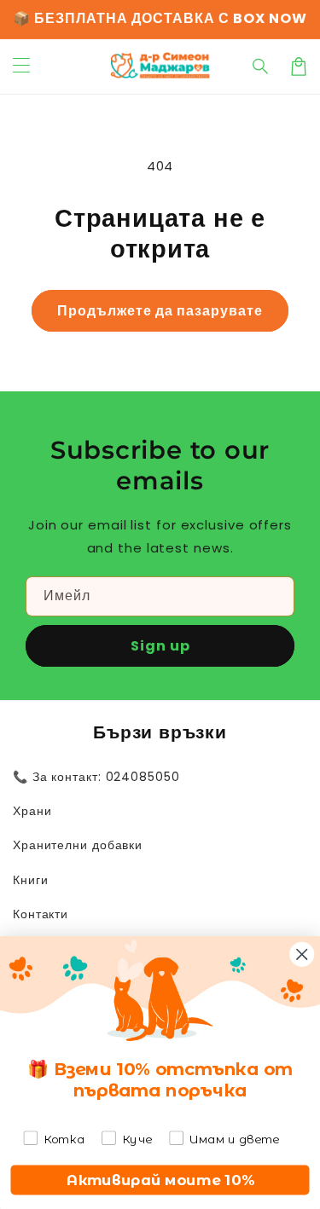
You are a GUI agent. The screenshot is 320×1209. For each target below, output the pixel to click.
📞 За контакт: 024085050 (96, 776)
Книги (31, 879)
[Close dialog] (301, 953)
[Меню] (21, 66)
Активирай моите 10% (160, 1180)
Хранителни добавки (78, 844)
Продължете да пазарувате (160, 311)
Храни (32, 810)
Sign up (160, 646)
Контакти (40, 914)
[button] (261, 66)
